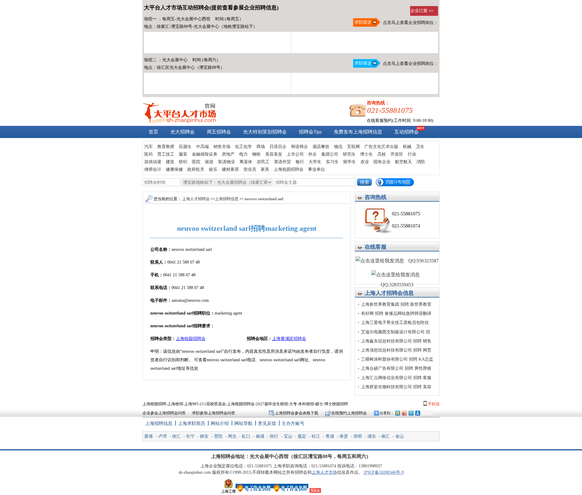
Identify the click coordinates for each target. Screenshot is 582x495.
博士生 (366, 154)
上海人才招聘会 (384, 293)
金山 (399, 436)
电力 (243, 154)
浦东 (371, 436)
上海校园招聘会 (288, 169)
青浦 (330, 436)
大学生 (315, 162)
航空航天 (403, 162)
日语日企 (277, 146)
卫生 (420, 146)
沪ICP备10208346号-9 (384, 472)
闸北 (232, 436)
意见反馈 (267, 423)
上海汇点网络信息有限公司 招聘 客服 (396, 377)
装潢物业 (226, 162)
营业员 (249, 169)
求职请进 (362, 22)
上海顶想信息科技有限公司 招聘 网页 (396, 350)
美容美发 (273, 154)
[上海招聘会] (179, 122)
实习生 (332, 162)
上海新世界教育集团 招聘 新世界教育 (396, 304)
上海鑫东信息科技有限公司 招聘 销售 (396, 341)
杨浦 (260, 436)
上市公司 (295, 154)
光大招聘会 (182, 131)
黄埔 (148, 436)
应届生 (185, 146)
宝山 (288, 436)
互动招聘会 (406, 131)
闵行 (274, 436)
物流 (338, 146)
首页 (153, 131)
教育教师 (165, 146)
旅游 (209, 162)
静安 (204, 436)
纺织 (183, 162)
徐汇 (176, 436)
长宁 (190, 436)
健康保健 (174, 169)
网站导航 (243, 423)
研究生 (349, 154)
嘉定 (302, 436)
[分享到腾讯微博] (410, 413)
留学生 (349, 162)
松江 (316, 436)
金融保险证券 (204, 154)
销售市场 (221, 146)
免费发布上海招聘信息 (358, 131)
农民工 (263, 162)
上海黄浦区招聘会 (289, 338)
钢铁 (256, 154)
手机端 (433, 404)
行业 (412, 154)
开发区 (396, 154)
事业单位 (316, 169)
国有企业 (381, 162)
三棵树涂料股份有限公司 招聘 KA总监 (397, 359)
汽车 (148, 146)
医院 (196, 162)
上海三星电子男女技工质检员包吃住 (395, 322)
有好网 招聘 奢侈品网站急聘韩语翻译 (396, 313)
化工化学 (243, 146)
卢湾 (162, 436)
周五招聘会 (219, 131)
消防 (420, 162)
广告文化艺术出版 (381, 146)
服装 (183, 154)
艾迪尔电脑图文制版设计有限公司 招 (395, 332)
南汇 (385, 436)
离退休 (245, 162)
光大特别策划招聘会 (265, 131)
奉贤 (344, 436)
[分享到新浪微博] (404, 413)
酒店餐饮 (321, 146)
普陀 (218, 436)
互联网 (353, 146)
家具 (265, 169)
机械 (407, 146)
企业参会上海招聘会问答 (164, 413)
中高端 (202, 146)
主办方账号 (293, 423)
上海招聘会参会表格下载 (297, 413)
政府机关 (195, 169)
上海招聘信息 (227, 199)
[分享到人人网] (417, 413)
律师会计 (152, 169)
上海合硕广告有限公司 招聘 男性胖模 (396, 368)
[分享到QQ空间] (397, 413)
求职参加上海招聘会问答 (213, 413)
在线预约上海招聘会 (349, 413)
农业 (364, 162)
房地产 (228, 154)
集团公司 (329, 154)
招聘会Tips (310, 131)
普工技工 (165, 154)
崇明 (357, 436)
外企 (312, 154)
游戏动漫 (152, 162)
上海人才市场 (324, 472)
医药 (148, 154)
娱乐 (213, 169)
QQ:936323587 (423, 260)
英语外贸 (282, 162)
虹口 (246, 436)
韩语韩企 (299, 146)
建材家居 (230, 169)
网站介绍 (220, 423)
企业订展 (421, 10)
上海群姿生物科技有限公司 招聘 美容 (396, 387)
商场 (260, 146)
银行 (300, 162)
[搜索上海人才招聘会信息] (364, 182)
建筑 (170, 162)
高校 (381, 154)
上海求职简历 (191, 423)
